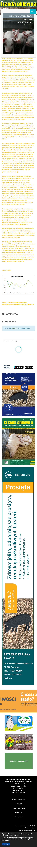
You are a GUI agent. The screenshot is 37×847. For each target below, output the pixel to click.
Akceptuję (6, 844)
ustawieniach (5, 840)
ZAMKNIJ (33, 11)
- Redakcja (18, 804)
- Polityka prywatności (19, 799)
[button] (18, 394)
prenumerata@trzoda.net (27, 830)
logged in (15, 328)
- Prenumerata (18, 817)
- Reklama (18, 812)
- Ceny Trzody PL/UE (18, 808)
